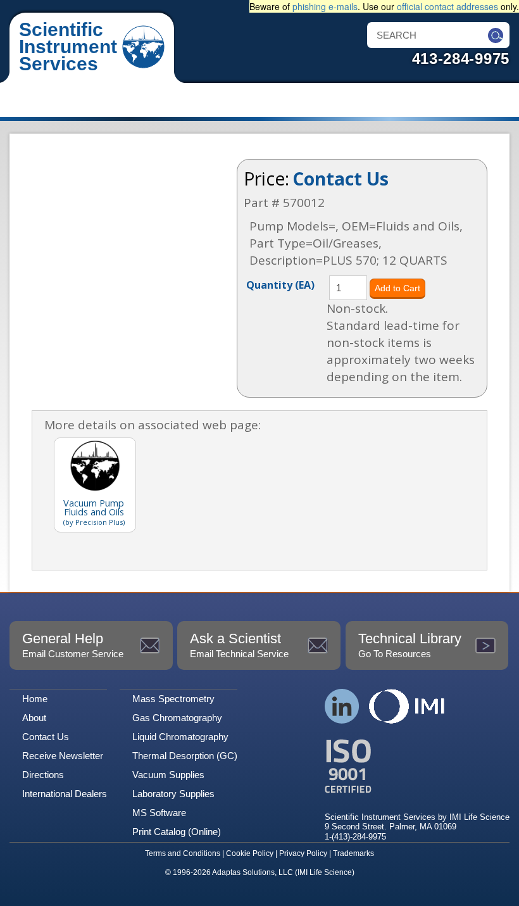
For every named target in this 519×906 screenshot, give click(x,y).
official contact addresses (447, 6)
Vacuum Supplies (168, 774)
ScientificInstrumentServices (68, 46)
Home (34, 698)
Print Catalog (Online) (176, 831)
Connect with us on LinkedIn (342, 706)
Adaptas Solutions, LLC (252, 872)
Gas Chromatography (177, 717)
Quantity (280, 284)
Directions (43, 774)
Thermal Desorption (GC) (184, 755)
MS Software (159, 812)
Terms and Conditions (182, 853)
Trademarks (353, 853)
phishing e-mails (325, 6)
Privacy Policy (303, 853)
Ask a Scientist (239, 645)
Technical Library (409, 645)
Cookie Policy (249, 853)
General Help (72, 645)
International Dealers (64, 793)
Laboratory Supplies (173, 793)
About (34, 717)
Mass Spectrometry (173, 698)
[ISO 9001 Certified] (417, 766)
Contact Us (340, 179)
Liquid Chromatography (180, 736)
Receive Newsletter (62, 755)
